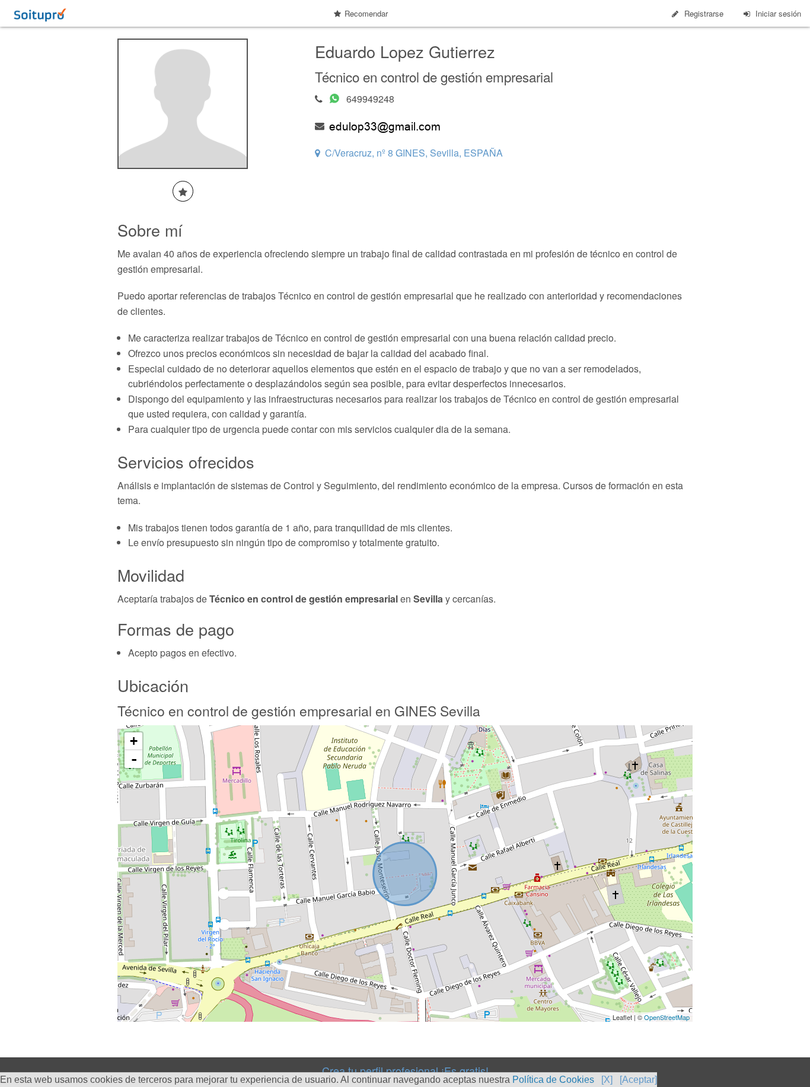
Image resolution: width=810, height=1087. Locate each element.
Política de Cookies (553, 1080)
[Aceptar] (638, 1080)
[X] (607, 1080)
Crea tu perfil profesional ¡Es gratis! (405, 1070)
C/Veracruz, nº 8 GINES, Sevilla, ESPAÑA (414, 153)
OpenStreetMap (667, 1017)
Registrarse (703, 13)
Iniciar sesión (778, 13)
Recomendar (366, 13)
